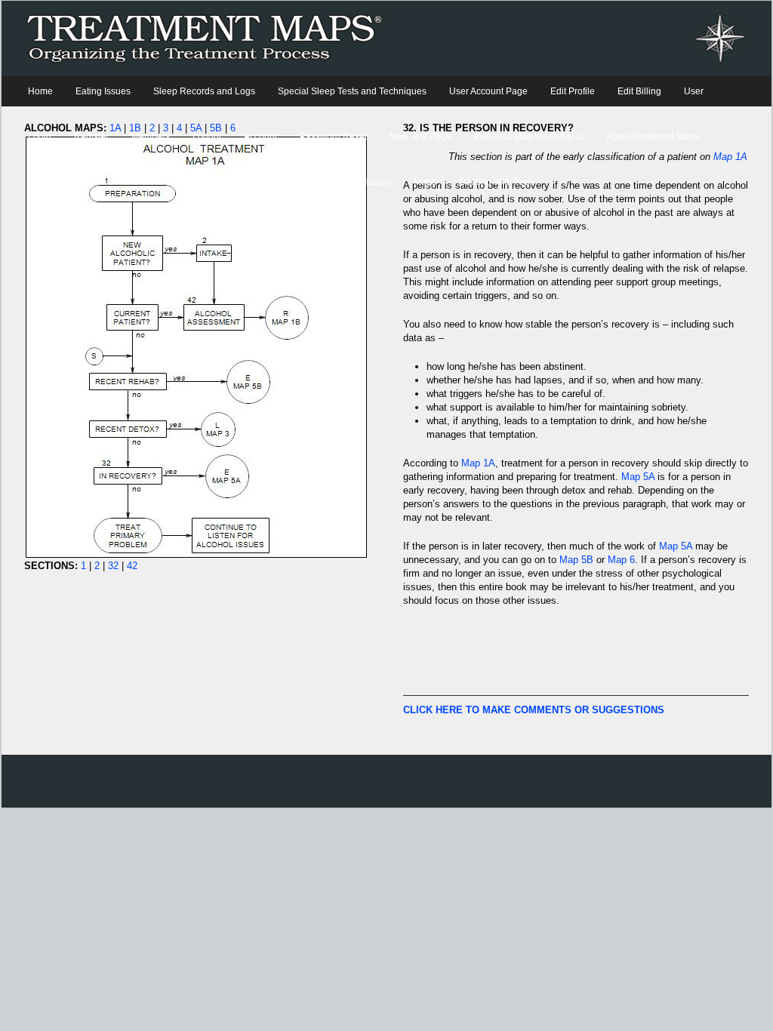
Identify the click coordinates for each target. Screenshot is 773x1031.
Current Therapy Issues (343, 182)
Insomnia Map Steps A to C (529, 136)
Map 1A (478, 463)
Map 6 (621, 559)
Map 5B (576, 559)
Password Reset (333, 136)
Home (40, 91)
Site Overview (56, 182)
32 (113, 565)
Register (91, 136)
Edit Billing (639, 91)
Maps (425, 182)
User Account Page (488, 91)
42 (132, 565)
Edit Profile (572, 91)
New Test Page (420, 136)
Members (150, 136)
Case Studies (245, 182)
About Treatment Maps (652, 136)
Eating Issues (103, 91)
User (694, 91)
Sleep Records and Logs (204, 91)
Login (39, 136)
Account (260, 136)
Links (184, 182)
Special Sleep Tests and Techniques (352, 91)
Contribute (128, 182)
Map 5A (637, 476)
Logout (206, 136)
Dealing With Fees (496, 182)
